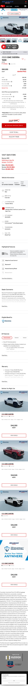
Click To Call (14, 132)
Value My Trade (14, 137)
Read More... (5, 306)
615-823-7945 (10, 169)
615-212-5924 (11, 167)
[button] (2, 6)
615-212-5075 (9, 165)
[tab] (7, 337)
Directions (9, 6)
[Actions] (24, 59)
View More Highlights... (7, 278)
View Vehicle (14, 435)
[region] (14, 97)
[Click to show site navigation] (25, 6)
